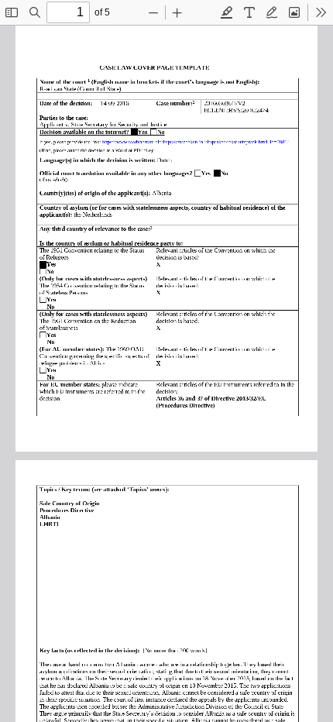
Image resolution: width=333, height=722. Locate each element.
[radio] (227, 12)
